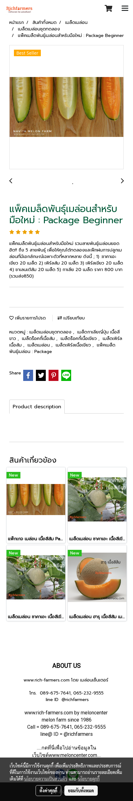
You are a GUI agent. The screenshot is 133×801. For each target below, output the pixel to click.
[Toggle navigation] (125, 9)
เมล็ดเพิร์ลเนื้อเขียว (74, 345)
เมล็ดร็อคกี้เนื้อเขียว (79, 338)
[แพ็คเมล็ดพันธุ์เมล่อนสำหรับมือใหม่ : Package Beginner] (66, 107)
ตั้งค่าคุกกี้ (48, 790)
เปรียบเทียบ (73, 318)
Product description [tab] (37, 406)
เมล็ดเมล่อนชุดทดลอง (51, 332)
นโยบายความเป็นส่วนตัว (45, 778)
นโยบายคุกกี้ (89, 778)
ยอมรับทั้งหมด (81, 790)
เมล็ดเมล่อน (39, 345)
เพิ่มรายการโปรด (30, 318)
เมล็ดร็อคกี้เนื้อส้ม (39, 338)
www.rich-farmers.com (47, 680)
